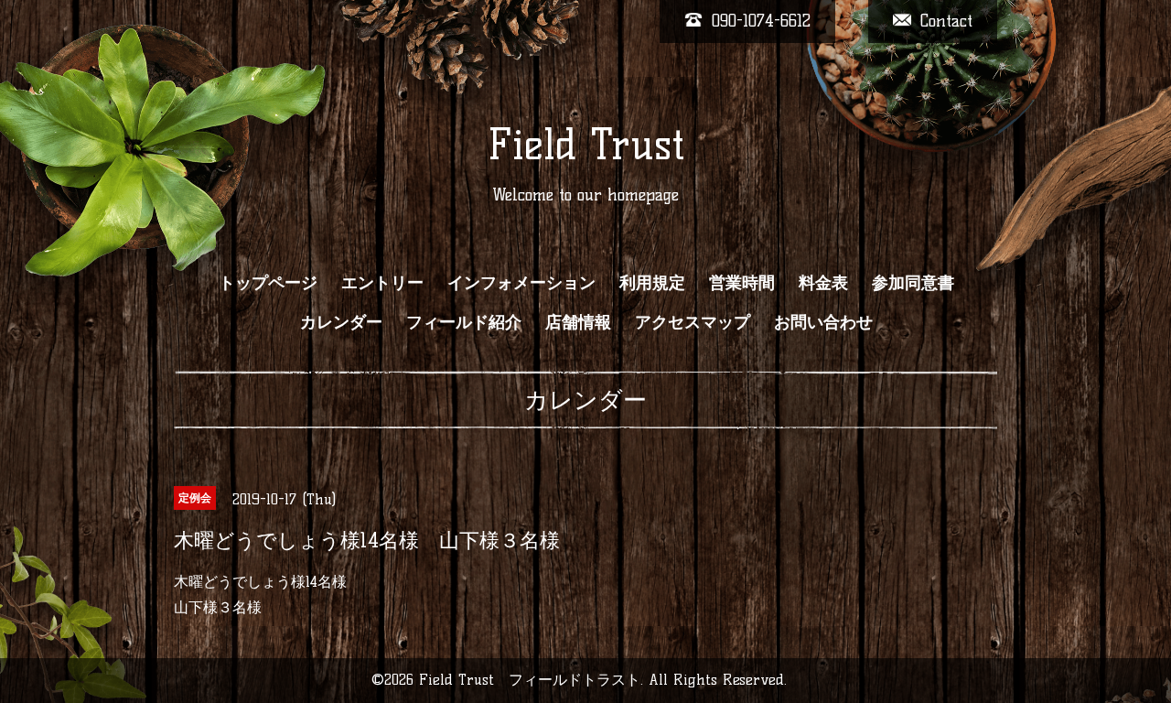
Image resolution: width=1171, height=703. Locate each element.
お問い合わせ (823, 322)
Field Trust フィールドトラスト (529, 679)
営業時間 (742, 283)
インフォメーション (521, 283)
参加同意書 (913, 283)
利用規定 (652, 283)
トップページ (268, 283)
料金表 (823, 283)
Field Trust (586, 144)
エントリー (382, 283)
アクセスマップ (692, 322)
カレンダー (341, 322)
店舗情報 (578, 322)
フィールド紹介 (463, 322)
